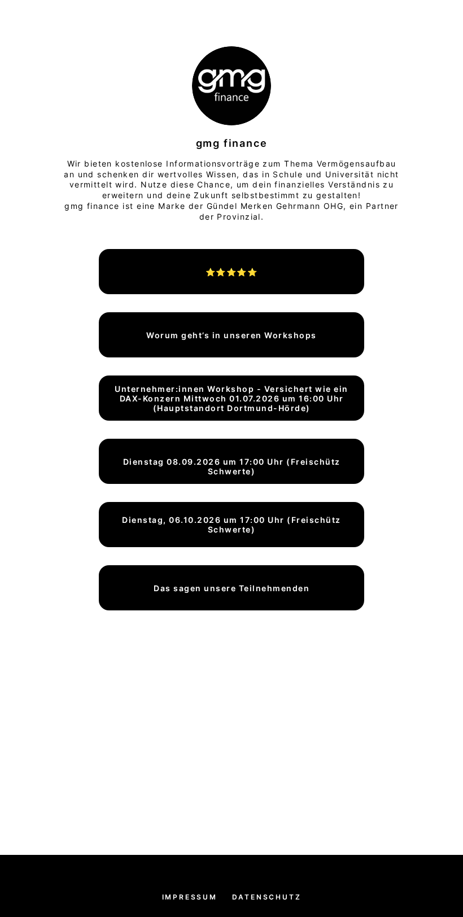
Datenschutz (267, 897)
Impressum (189, 897)
